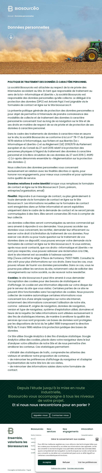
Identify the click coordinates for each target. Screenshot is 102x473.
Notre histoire (36, 435)
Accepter (47, 462)
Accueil (10, 16)
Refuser (66, 462)
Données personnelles (75, 468)
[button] (97, 439)
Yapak (28, 470)
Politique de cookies (58, 468)
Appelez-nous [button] (40, 415)
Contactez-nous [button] (60, 415)
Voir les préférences (87, 462)
